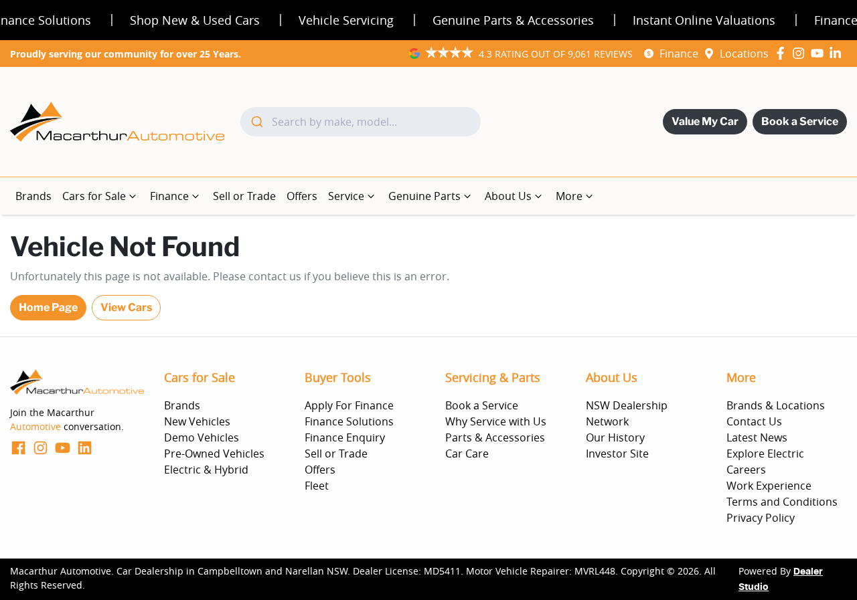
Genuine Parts (424, 196)
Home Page (48, 307)
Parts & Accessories (495, 437)
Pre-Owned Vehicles (214, 453)
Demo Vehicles (201, 437)
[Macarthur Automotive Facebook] (783, 53)
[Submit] (256, 121)
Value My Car (705, 121)
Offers (302, 196)
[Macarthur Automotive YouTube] (820, 53)
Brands (33, 196)
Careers (746, 469)
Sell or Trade (244, 196)
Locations (744, 53)
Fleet (317, 485)
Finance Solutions (349, 421)
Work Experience (768, 485)
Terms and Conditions (782, 501)
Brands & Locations (775, 405)
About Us (508, 196)
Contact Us (754, 421)
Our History (615, 437)
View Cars (126, 307)
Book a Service (799, 121)
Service (346, 196)
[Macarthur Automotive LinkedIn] (838, 53)
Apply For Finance (349, 405)
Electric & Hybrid (206, 469)
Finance (678, 53)
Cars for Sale (94, 196)
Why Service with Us (495, 421)
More (569, 196)
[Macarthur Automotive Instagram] (801, 53)
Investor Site (617, 453)
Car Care (467, 453)
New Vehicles (197, 421)
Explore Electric (765, 453)
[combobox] (360, 121)
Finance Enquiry (345, 437)
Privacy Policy (760, 517)
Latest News (756, 437)
